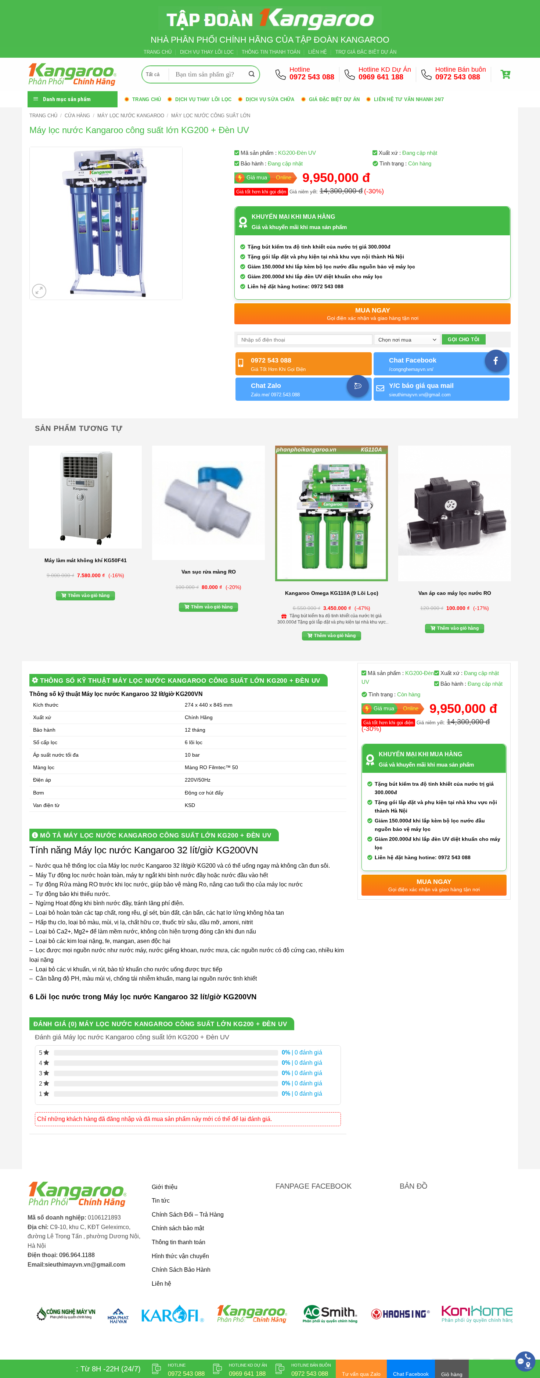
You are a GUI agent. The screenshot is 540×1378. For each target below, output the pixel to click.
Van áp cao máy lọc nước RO (454, 593)
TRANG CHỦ (158, 52)
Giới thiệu (164, 1187)
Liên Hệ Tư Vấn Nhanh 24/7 (409, 99)
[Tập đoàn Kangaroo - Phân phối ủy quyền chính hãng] (79, 74)
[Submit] (251, 74)
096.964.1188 (77, 1255)
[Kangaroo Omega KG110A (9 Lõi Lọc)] (331, 513)
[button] (506, 74)
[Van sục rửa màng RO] (208, 503)
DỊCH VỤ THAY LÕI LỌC (207, 52)
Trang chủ (146, 99)
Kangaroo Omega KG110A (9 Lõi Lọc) (331, 593)
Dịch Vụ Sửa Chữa (270, 99)
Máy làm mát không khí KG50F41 (85, 560)
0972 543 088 (311, 77)
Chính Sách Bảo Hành (181, 1270)
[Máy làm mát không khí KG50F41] (85, 497)
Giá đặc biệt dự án (334, 99)
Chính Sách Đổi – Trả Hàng (188, 1214)
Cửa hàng (77, 115)
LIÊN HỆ (317, 52)
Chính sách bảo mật (178, 1228)
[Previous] (27, 545)
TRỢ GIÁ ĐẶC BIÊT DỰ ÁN (365, 52)
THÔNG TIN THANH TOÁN (271, 52)
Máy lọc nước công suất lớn (210, 115)
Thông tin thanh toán (178, 1242)
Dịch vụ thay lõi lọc (203, 99)
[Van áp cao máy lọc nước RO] (454, 513)
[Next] (512, 545)
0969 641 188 (381, 77)
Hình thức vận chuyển (180, 1256)
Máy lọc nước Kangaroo (130, 115)
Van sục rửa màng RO (208, 572)
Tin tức (161, 1200)
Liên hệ (161, 1284)
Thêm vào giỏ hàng (88, 595)
